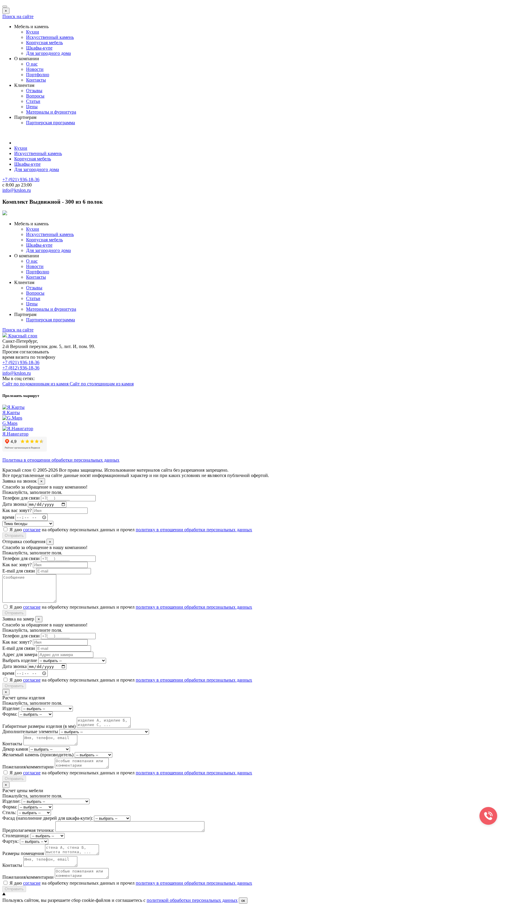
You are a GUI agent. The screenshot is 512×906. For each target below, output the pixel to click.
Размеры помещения (23, 853)
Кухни (32, 31)
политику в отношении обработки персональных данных (194, 529)
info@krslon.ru (16, 373)
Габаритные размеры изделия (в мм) (39, 726)
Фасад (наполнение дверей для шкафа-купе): (47, 818)
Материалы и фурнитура (51, 111)
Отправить (14, 535)
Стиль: (9, 812)
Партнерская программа (50, 122)
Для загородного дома (48, 53)
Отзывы (34, 90)
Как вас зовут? (17, 510)
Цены (32, 106)
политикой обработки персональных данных (192, 900)
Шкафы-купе (39, 47)
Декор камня (15, 749)
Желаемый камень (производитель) (37, 754)
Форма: (9, 714)
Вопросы (35, 95)
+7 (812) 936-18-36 (20, 367)
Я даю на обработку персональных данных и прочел (130, 529)
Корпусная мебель (44, 42)
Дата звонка (14, 504)
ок (243, 900)
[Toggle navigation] (4, 6)
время (8, 517)
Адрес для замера (19, 654)
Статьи (33, 101)
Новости (35, 69)
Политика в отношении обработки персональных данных (60, 459)
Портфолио (37, 74)
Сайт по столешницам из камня (102, 383)
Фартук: (10, 841)
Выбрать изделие (19, 660)
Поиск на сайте (17, 16)
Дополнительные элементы (30, 731)
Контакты (36, 79)
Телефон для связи (21, 497)
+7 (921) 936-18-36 (20, 362)
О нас (32, 63)
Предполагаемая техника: (28, 830)
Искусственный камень (50, 37)
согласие (32, 529)
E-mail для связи (18, 570)
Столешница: (15, 835)
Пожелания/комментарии (28, 766)
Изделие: (11, 708)
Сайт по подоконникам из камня (36, 383)
